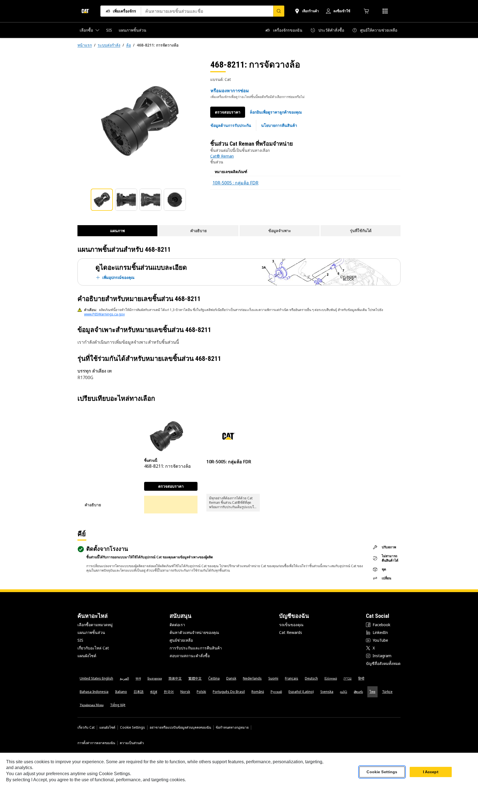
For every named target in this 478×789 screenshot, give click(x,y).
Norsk (185, 691)
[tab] (102, 200)
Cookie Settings (132, 727)
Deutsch (311, 678)
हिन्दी (361, 678)
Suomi (273, 678)
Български (154, 678)
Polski (201, 691)
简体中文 (175, 678)
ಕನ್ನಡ (153, 691)
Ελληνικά (330, 678)
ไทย (372, 691)
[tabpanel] (139, 121)
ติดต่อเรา (177, 624)
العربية (124, 678)
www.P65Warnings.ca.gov (104, 314)
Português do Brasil (229, 691)
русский (276, 691)
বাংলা (138, 678)
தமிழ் (343, 691)
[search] (278, 11)
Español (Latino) (301, 691)
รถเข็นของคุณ (291, 624)
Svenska (326, 691)
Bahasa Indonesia (94, 691)
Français (291, 678)
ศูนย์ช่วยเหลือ (181, 640)
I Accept (430, 772)
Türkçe (387, 691)
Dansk (231, 678)
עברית (348, 678)
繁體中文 (195, 678)
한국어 (169, 691)
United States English (96, 678)
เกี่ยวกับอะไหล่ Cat (93, 648)
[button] (275, 112)
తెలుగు (358, 691)
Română (257, 691)
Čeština (214, 678)
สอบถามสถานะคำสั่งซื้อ (190, 655)
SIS (80, 640)
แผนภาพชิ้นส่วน (91, 632)
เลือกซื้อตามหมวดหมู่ (95, 624)
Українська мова (91, 705)
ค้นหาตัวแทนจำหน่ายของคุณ (194, 632)
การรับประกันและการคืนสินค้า (196, 648)
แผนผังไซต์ (86, 655)
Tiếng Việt (117, 705)
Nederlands (252, 678)
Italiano (121, 691)
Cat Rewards (290, 632)
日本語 (139, 691)
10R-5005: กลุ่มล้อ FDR (228, 462)
